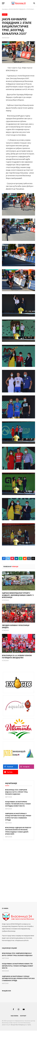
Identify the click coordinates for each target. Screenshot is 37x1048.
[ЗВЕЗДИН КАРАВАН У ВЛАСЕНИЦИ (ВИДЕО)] (18, 613)
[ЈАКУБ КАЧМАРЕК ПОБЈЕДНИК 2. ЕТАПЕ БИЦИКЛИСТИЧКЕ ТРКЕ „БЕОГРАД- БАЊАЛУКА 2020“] (18, 52)
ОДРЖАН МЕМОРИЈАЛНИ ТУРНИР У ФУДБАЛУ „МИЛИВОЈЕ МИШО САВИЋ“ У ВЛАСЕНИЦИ (18, 595)
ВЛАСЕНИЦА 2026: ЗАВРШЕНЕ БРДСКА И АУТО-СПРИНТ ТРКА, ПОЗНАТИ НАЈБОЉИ (16, 792)
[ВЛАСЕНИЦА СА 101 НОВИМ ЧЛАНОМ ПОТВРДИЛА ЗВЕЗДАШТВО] (18, 643)
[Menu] (3, 3)
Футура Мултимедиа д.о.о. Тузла (21, 1024)
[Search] (34, 3)
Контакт (23, 1016)
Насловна (5, 9)
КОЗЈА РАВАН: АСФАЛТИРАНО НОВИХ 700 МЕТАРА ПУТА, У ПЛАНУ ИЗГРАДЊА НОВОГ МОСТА (18, 804)
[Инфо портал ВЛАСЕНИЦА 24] (18, 3)
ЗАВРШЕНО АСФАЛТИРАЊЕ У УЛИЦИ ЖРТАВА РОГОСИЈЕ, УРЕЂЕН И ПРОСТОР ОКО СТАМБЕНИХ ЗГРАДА (18, 978)
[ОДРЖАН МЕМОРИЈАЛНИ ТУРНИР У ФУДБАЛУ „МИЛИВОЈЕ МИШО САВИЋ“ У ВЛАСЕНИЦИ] (18, 580)
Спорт (5, 14)
